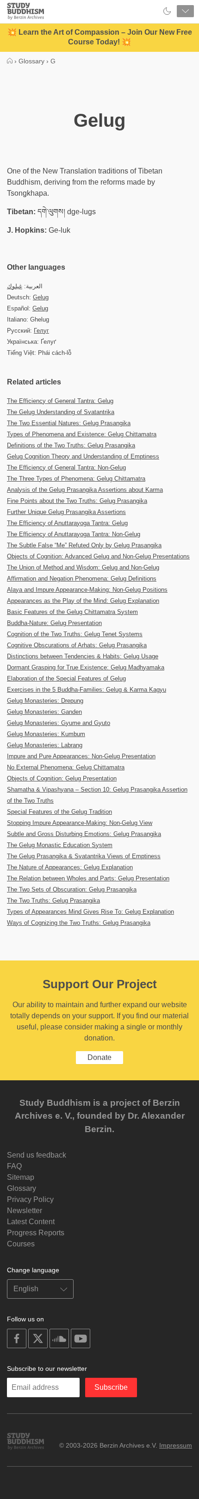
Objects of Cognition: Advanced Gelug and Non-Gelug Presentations (98, 556)
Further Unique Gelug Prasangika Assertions (66, 511)
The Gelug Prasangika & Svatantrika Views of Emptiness (84, 856)
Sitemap (20, 1177)
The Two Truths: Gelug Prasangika (53, 900)
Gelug (41, 297)
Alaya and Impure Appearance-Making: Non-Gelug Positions (87, 589)
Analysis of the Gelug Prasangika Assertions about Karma (85, 489)
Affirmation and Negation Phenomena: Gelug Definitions (81, 578)
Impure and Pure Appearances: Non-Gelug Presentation (81, 756)
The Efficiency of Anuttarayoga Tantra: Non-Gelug (73, 534)
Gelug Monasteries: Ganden (44, 711)
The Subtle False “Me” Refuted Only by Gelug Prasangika (84, 545)
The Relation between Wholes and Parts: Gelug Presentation (88, 878)
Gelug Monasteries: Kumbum (46, 734)
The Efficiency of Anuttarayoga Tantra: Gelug (67, 523)
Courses (21, 1244)
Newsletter (24, 1210)
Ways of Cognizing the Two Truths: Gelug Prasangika (78, 922)
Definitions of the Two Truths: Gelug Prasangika (71, 445)
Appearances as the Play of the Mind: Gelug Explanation (83, 600)
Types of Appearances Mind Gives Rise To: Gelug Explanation (90, 911)
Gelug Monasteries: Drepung (45, 700)
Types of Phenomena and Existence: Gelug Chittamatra (81, 434)
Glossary (21, 1188)
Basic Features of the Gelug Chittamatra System (72, 611)
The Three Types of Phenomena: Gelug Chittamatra (76, 478)
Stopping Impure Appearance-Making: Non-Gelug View (79, 822)
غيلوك (14, 286)
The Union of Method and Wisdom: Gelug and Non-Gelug (83, 567)
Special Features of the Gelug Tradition (59, 811)
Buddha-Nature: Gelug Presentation (54, 622)
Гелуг (41, 330)
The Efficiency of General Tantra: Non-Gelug (66, 467)
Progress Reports (35, 1233)
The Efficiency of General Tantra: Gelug (60, 400)
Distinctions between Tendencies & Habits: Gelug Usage (82, 656)
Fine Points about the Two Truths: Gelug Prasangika (77, 500)
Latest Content (31, 1222)
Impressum (175, 1445)
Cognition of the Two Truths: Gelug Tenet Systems (75, 634)
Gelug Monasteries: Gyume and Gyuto (58, 722)
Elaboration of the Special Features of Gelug (66, 678)
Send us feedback (36, 1155)
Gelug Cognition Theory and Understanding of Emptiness (83, 456)
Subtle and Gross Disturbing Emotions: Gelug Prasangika (84, 833)
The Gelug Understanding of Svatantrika (60, 412)
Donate (99, 1057)
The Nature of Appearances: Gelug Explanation (70, 867)
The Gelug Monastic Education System (59, 845)
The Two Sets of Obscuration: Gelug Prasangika (72, 889)
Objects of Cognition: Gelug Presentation (62, 778)
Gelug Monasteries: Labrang (44, 745)
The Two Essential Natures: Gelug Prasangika (69, 423)
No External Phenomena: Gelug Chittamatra (65, 767)
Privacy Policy (30, 1199)
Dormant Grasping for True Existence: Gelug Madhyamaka (85, 667)
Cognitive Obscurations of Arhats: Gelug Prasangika (77, 645)
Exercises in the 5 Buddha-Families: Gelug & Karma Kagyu (86, 689)
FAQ (14, 1166)
